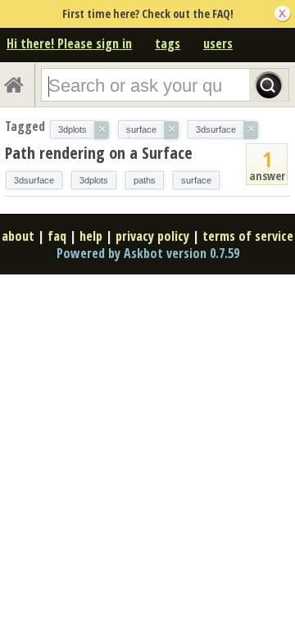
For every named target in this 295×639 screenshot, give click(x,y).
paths (145, 180)
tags (167, 43)
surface (196, 180)
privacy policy (152, 236)
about (18, 236)
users (218, 43)
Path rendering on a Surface (99, 153)
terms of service (247, 236)
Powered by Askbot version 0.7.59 (148, 253)
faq (57, 236)
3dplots (93, 180)
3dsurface (34, 180)
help (90, 236)
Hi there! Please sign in (69, 43)
